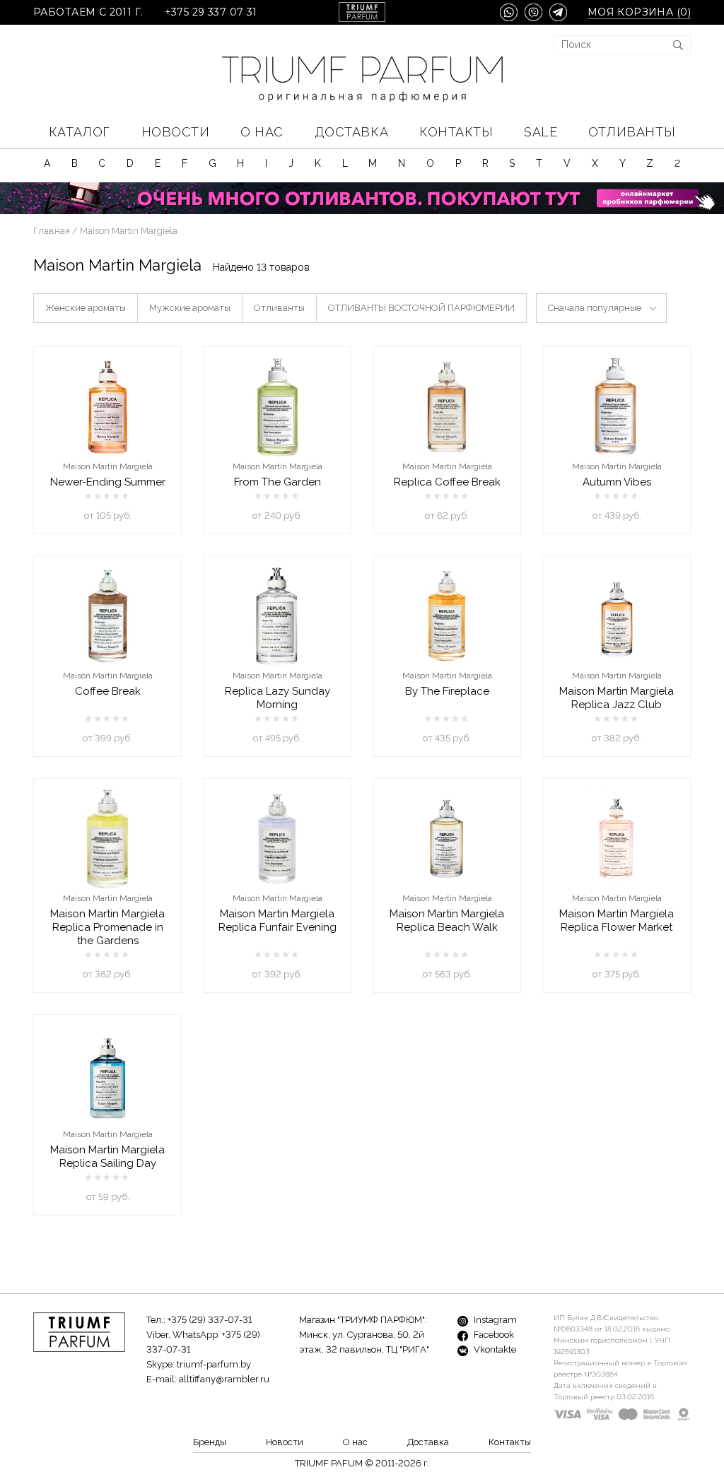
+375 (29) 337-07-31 (210, 1319)
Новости (175, 131)
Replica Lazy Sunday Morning (277, 698)
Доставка (351, 131)
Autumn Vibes (617, 482)
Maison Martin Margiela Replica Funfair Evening (277, 920)
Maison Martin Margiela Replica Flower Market (616, 920)
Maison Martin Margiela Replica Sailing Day (107, 1156)
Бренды (209, 1442)
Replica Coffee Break (447, 482)
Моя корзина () (639, 12)
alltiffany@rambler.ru (224, 1379)
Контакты (456, 131)
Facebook (493, 1334)
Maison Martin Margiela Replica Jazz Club (616, 698)
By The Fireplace (447, 691)
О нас (262, 131)
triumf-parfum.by (214, 1364)
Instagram (494, 1319)
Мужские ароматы (189, 307)
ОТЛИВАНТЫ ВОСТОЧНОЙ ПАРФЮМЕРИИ (421, 307)
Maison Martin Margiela (108, 466)
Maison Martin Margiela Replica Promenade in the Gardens (107, 927)
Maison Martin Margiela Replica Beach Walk (447, 920)
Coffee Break (108, 691)
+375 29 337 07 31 (211, 12)
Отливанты (631, 131)
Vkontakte (494, 1349)
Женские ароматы (85, 307)
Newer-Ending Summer (107, 482)
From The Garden (277, 482)
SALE (540, 131)
